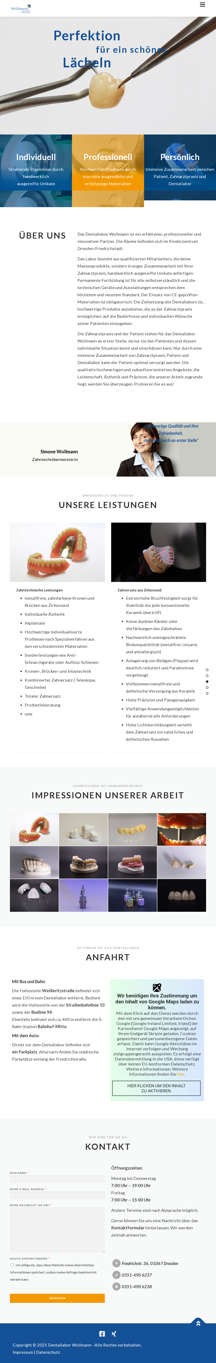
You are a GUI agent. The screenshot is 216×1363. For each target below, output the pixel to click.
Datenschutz (48, 1352)
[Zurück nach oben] (198, 1323)
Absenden (57, 1298)
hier (180, 1073)
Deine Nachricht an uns (30, 1205)
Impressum (23, 1352)
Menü (202, 4)
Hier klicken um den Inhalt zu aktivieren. (156, 1088)
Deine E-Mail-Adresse (28, 1189)
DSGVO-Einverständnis (30, 1258)
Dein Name (19, 1172)
